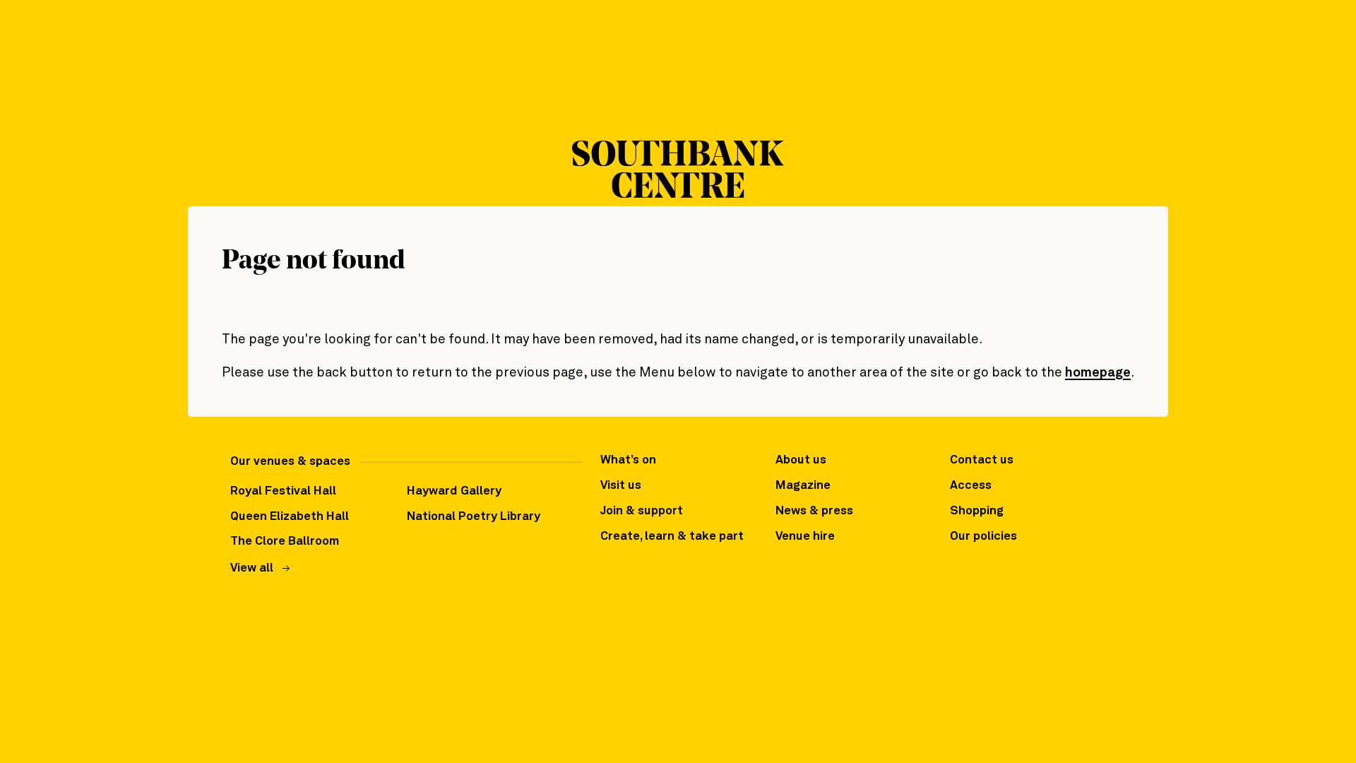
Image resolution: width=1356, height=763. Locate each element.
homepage (1098, 372)
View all (251, 568)
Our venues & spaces (290, 462)
